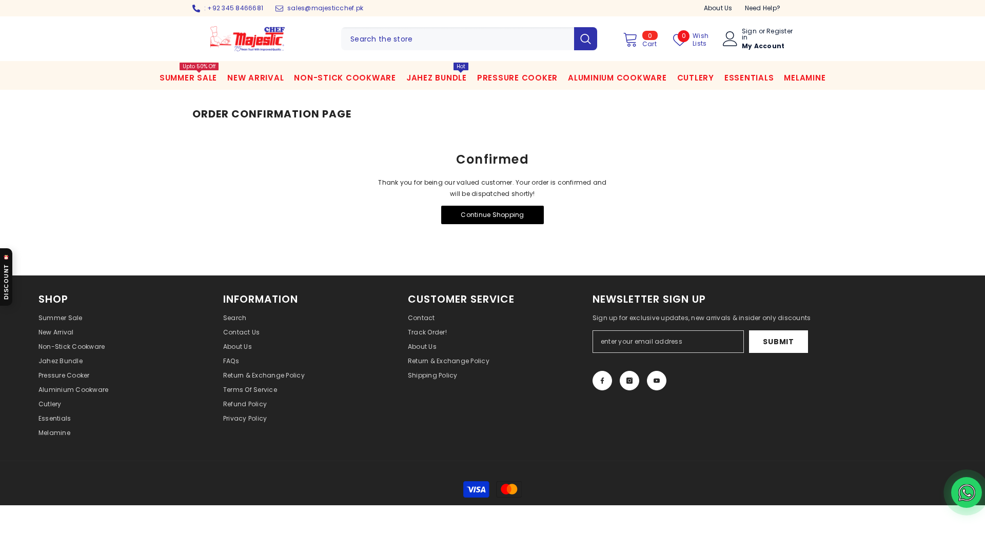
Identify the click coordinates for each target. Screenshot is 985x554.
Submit (778, 342)
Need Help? (762, 8)
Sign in (749, 34)
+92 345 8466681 (235, 8)
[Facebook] (602, 380)
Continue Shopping (492, 214)
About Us (718, 8)
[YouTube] (656, 380)
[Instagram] (629, 380)
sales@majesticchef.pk (325, 8)
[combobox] (457, 38)
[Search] (469, 38)
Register (779, 31)
